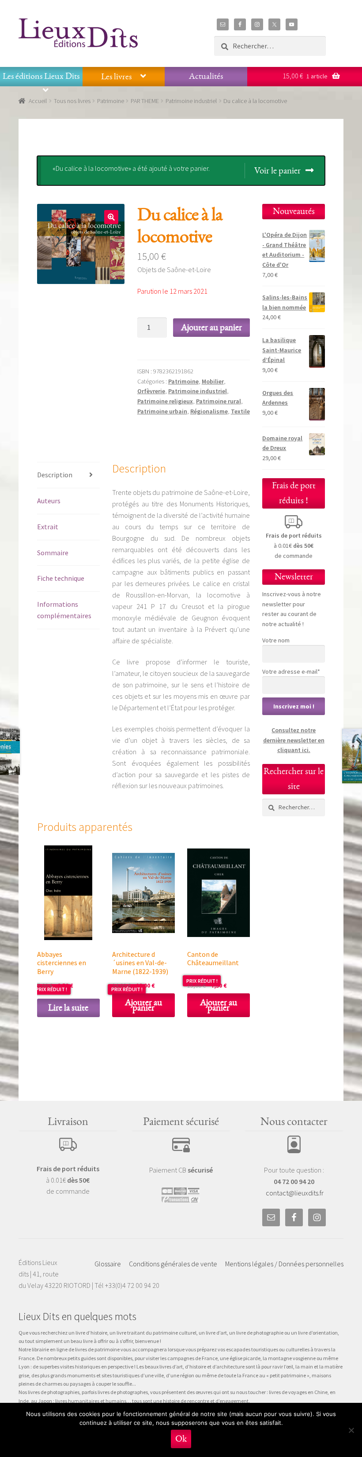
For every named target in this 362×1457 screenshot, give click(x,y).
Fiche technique (60, 578)
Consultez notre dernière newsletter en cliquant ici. (293, 740)
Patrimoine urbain (162, 411)
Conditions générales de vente (173, 1263)
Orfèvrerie (151, 391)
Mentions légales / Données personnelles (284, 1263)
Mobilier (213, 381)
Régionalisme (209, 411)
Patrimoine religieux (165, 401)
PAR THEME (145, 101)
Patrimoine (110, 101)
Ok (181, 1438)
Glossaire (107, 1263)
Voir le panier (277, 170)
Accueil (38, 101)
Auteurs (48, 500)
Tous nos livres (72, 101)
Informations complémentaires (64, 610)
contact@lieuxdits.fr (295, 1192)
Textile (240, 411)
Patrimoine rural (218, 401)
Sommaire (52, 552)
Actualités (206, 76)
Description (54, 474)
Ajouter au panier (211, 327)
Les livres (116, 76)
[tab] (68, 475)
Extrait (47, 526)
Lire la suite (68, 1007)
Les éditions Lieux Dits (41, 76)
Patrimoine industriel (191, 101)
